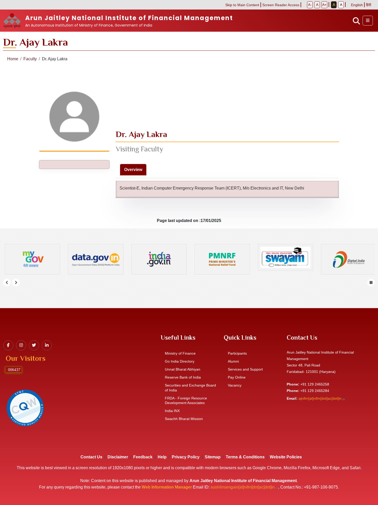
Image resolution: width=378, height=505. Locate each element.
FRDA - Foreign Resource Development (186, 400)
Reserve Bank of (183, 377)
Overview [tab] (133, 169)
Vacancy (234, 385)
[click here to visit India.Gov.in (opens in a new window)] (157, 259)
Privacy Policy (186, 457)
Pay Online (237, 377)
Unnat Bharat (182, 369)
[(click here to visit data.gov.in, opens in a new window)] (94, 259)
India (172, 411)
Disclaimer (117, 457)
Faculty (30, 59)
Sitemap (213, 457)
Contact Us (91, 457)
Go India (179, 361)
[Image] (25, 407)
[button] (368, 20)
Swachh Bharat (184, 419)
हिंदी (368, 5)
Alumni (233, 361)
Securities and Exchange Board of (190, 387)
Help (162, 457)
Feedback (142, 457)
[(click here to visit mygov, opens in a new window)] (31, 259)
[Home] (14, 20)
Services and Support (245, 369)
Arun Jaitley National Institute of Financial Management (129, 18)
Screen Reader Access (280, 5)
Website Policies (286, 457)
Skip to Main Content (242, 5)
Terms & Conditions (245, 457)
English (357, 5)
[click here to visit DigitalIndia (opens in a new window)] (347, 259)
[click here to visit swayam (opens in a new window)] (284, 257)
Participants (237, 353)
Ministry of (180, 353)
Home (12, 59)
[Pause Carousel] (371, 282)
